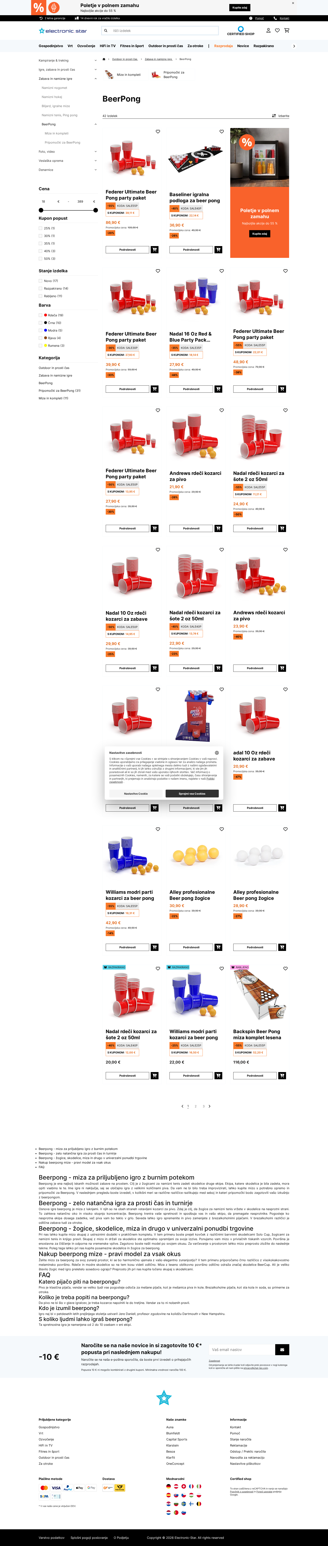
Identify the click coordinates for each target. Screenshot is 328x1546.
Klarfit (170, 1457)
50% (49, 258)
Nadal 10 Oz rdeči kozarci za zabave (126, 616)
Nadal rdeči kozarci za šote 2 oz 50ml (258, 476)
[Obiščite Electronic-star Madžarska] (191, 1495)
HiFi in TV (46, 1445)
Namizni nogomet (54, 88)
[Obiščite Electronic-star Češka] (183, 1495)
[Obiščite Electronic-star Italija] (199, 1486)
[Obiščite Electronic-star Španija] (168, 1495)
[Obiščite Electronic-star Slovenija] (183, 1512)
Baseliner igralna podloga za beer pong (195, 197)
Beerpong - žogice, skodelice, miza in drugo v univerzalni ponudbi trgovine (93, 1158)
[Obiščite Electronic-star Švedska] (183, 1504)
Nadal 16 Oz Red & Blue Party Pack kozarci (191, 337)
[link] (132, 156)
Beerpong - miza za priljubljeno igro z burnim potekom (78, 1149)
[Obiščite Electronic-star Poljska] (199, 1495)
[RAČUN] (268, 30)
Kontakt (284, 18)
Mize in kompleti (57, 133)
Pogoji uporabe (264, 1491)
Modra (54, 330)
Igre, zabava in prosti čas (57, 69)
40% (49, 251)
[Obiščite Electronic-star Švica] (183, 1486)
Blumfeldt (173, 1433)
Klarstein (172, 1445)
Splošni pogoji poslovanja (89, 1538)
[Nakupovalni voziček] (286, 30)
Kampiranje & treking (54, 60)
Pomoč (259, 18)
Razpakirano (264, 46)
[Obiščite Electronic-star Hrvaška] (168, 1504)
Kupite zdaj (240, 7)
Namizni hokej (52, 97)
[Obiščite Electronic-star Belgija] (199, 1504)
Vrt (41, 1433)
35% (49, 243)
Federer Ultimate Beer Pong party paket (131, 195)
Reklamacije (238, 1445)
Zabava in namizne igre (55, 79)
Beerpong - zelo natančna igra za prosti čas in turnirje (77, 1153)
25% (49, 228)
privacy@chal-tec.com (256, 1368)
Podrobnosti (127, 249)
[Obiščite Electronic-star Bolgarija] (176, 1504)
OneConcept (175, 1463)
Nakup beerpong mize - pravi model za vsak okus (75, 1162)
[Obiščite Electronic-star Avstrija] (176, 1486)
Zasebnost (214, 1361)
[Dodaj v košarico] (154, 249)
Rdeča (55, 315)
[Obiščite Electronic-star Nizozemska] (168, 1512)
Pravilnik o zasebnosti (241, 1491)
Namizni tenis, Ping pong (59, 115)
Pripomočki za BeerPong (62, 142)
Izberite (283, 116)
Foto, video (47, 151)
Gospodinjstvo (49, 1427)
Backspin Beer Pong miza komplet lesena (257, 1034)
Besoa (170, 1451)
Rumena (56, 345)
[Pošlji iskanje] (105, 30)
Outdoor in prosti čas (54, 368)
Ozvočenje (46, 1439)
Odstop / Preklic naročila (248, 1451)
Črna (54, 323)
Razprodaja (223, 46)
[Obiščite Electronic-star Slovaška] (176, 1495)
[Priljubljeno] (277, 30)
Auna (169, 1427)
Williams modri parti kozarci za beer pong (130, 895)
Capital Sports (176, 1439)
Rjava (54, 338)
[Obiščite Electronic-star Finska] (191, 1504)
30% (49, 236)
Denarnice (46, 170)
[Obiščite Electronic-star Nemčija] (168, 1486)
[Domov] (107, 59)
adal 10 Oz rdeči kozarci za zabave (254, 756)
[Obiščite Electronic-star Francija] (191, 1486)
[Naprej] (294, 46)
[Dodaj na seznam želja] (158, 131)
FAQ (41, 1167)
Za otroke (46, 1463)
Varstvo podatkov (52, 1538)
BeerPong (49, 124)
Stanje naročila (240, 1439)
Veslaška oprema (51, 161)
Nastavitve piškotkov (245, 1463)
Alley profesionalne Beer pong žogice (192, 895)
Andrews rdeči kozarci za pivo (195, 476)
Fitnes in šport (49, 1451)
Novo (51, 281)
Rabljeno (53, 296)
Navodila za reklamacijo (247, 1457)
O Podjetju (121, 1538)
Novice (243, 46)
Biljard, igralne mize (56, 106)
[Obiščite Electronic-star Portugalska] (176, 1512)
